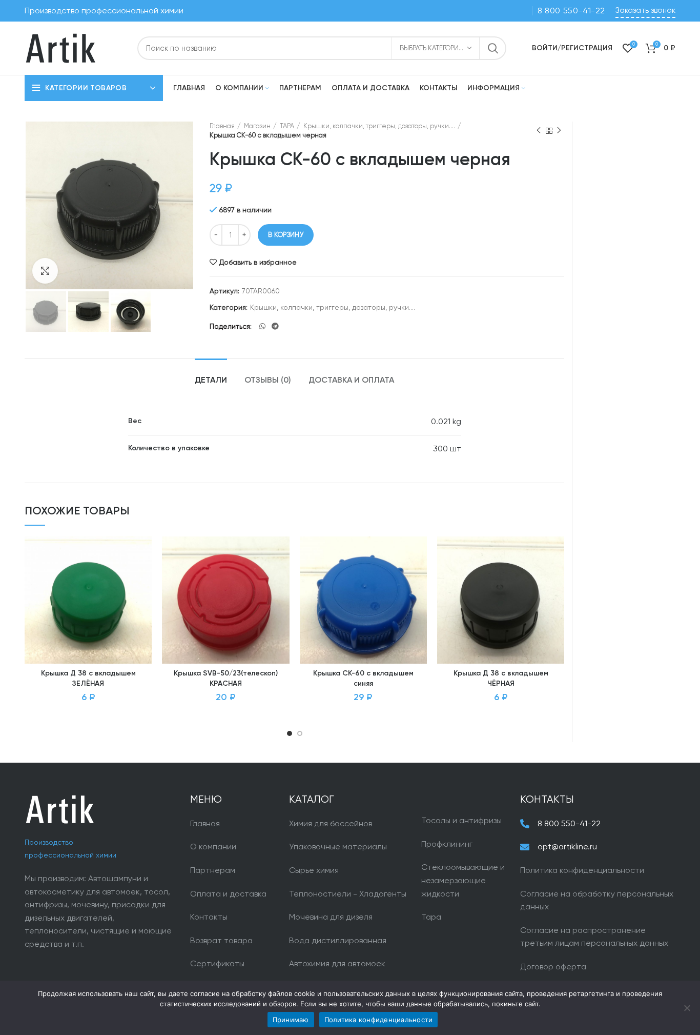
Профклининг (446, 844)
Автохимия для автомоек (337, 963)
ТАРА (287, 126)
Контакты (209, 917)
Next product (559, 131)
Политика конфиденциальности (582, 870)
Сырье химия (314, 870)
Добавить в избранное (258, 262)
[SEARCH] (492, 48)
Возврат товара (221, 940)
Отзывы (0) (267, 380)
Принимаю (291, 1020)
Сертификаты (217, 963)
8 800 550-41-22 (571, 10)
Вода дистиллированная (337, 940)
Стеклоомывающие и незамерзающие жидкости (463, 880)
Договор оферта (553, 966)
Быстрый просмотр (144, 599)
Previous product (538, 131)
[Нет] (687, 1008)
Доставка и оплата (351, 380)
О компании (213, 846)
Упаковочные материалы (338, 846)
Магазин (257, 126)
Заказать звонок (645, 10)
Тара (431, 917)
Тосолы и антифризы (461, 820)
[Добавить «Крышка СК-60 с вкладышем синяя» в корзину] (419, 576)
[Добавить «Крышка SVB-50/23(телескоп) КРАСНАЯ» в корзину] (282, 576)
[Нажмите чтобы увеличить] (45, 271)
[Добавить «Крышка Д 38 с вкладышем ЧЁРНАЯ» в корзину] (556, 576)
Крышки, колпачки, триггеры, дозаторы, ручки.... (379, 126)
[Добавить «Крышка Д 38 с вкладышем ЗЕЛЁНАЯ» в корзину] (144, 576)
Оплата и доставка (228, 894)
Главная (222, 126)
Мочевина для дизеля (331, 917)
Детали (211, 380)
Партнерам (212, 870)
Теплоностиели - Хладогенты (347, 894)
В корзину (285, 234)
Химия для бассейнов (330, 823)
